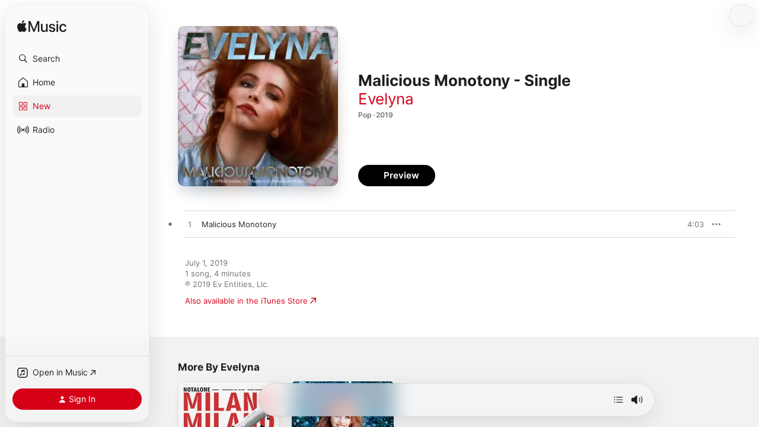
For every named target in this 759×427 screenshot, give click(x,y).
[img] (41, 27)
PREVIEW (691, 224)
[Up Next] (618, 399)
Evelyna (386, 99)
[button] (77, 59)
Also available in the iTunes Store (246, 300)
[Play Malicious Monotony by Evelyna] (190, 224)
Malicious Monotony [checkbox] (239, 224)
